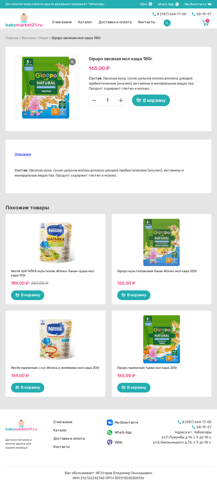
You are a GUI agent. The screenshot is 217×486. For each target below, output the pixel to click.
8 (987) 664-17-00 (171, 14)
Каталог (85, 22)
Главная (12, 38)
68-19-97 (203, 14)
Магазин (29, 38)
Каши (43, 38)
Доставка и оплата (115, 22)
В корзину (154, 100)
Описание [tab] (23, 154)
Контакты (146, 22)
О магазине (62, 22)
